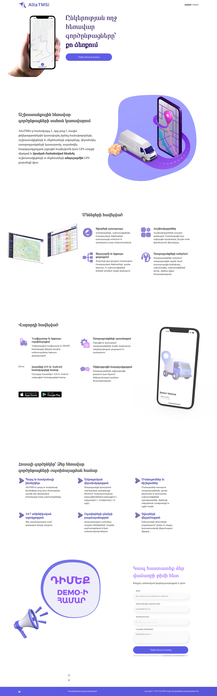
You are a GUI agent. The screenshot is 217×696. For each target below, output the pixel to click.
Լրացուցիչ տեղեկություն (144, 629)
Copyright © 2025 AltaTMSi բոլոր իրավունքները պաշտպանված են (171, 691)
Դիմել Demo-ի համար (160, 650)
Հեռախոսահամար (143, 617)
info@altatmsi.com (78, 680)
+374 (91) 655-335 (78, 675)
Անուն (138, 591)
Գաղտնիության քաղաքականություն (82, 691)
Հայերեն (187, 5)
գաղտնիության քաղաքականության (173, 655)
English (196, 5)
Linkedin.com (76, 685)
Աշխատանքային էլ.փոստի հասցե (148, 604)
